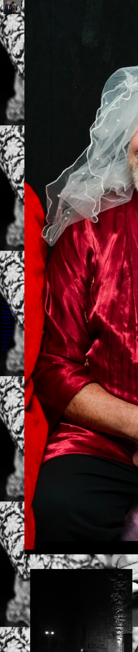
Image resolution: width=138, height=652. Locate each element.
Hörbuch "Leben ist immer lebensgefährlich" (10, 312)
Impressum (5, 349)
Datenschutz (5, 342)
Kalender (5, 307)
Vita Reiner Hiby (7, 327)
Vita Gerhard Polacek (8, 331)
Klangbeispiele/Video (8, 334)
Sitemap (4, 346)
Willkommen (6, 304)
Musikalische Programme (9, 323)
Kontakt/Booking (7, 338)
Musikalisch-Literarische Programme (9, 319)
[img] (81, 277)
